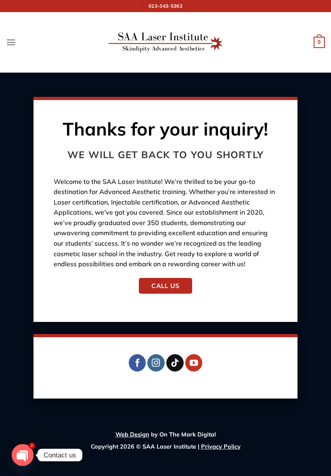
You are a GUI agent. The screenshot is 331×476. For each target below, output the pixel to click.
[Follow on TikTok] (175, 363)
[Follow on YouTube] (194, 363)
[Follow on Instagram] (156, 363)
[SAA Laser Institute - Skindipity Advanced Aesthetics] (165, 42)
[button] (11, 42)
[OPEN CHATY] (23, 455)
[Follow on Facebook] (137, 363)
